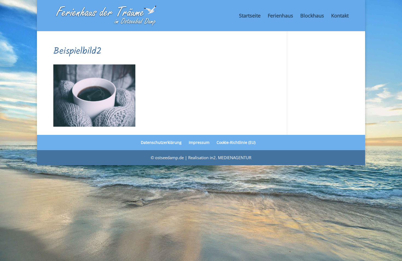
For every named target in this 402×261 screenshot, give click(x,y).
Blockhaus (312, 16)
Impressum (199, 142)
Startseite (250, 16)
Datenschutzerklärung (161, 142)
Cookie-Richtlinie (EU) (236, 142)
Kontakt (340, 16)
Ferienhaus (280, 16)
